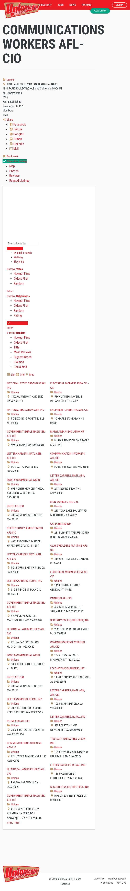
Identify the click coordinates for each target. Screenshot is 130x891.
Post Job (121, 882)
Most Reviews (22, 352)
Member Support (117, 878)
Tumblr (17, 139)
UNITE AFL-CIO (15, 506)
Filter (10, 291)
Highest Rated (22, 357)
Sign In (119, 5)
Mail (16, 149)
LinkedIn (18, 144)
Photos (14, 171)
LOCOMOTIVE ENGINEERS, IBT (67, 668)
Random (19, 283)
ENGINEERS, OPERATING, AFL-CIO (69, 409)
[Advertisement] (65, 850)
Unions (10, 79)
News (72, 4)
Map (12, 166)
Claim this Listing (16, 161)
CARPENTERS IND (60, 523)
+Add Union (100, 10)
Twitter (17, 129)
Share (9, 119)
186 (16, 822)
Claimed (19, 362)
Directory (45, 4)
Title (16, 347)
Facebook (19, 124)
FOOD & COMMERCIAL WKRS (23, 480)
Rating (18, 315)
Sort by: (15, 269)
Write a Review (19, 323)
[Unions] (22, 9)
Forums (86, 4)
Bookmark (12, 156)
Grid (22, 374)
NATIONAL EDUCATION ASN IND (25, 409)
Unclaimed (20, 367)
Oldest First (21, 278)
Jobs (61, 4)
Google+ (18, 134)
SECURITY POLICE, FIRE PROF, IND (69, 620)
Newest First (22, 274)
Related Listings (19, 181)
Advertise (99, 878)
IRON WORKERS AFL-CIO (64, 501)
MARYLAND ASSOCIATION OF (67, 431)
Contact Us (107, 882)
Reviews (14, 176)
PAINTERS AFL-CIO (61, 598)
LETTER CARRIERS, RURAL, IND (24, 580)
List (12, 374)
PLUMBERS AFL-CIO (18, 721)
